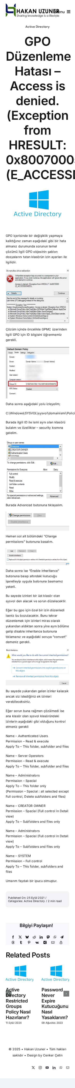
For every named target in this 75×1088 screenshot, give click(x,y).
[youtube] (47, 1067)
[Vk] (37, 942)
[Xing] (45, 942)
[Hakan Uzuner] (32, 5)
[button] (9, 994)
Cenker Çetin (52, 1055)
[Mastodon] (48, 937)
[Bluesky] (27, 937)
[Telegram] (61, 937)
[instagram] (40, 1067)
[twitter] (33, 1067)
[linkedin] (54, 1067)
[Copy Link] (61, 942)
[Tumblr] (21, 942)
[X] (20, 937)
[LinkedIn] (41, 937)
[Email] (52, 942)
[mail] (67, 1067)
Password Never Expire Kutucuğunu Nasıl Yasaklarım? (55, 1003)
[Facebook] (13, 937)
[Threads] (13, 942)
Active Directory (37, 27)
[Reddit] (34, 937)
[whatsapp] (61, 1067)
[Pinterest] (29, 942)
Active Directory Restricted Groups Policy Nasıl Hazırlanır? (18, 1003)
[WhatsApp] (55, 937)
